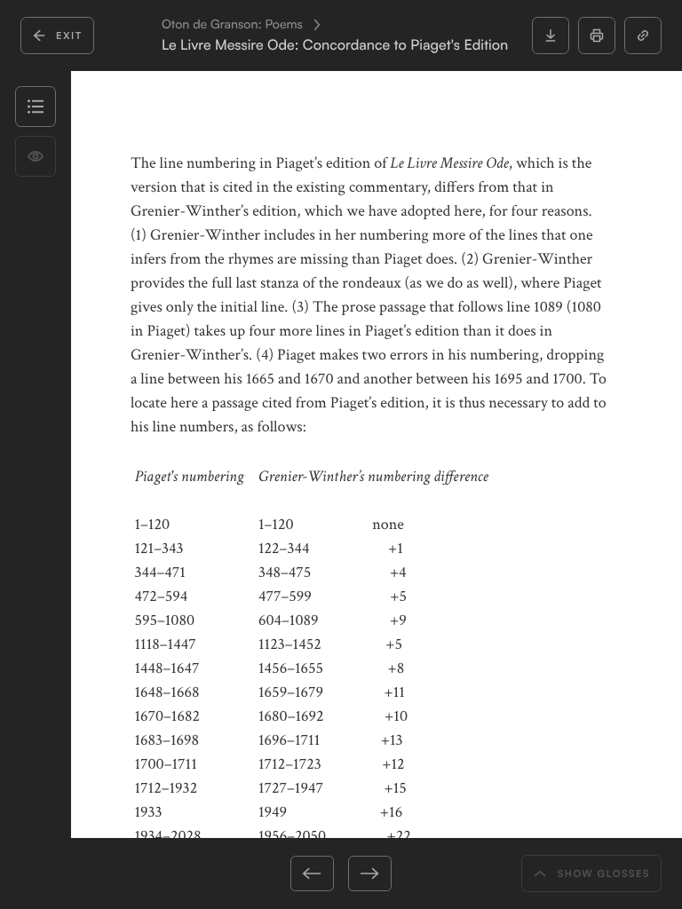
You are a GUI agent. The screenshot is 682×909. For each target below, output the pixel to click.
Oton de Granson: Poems (232, 25)
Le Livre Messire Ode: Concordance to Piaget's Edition (335, 44)
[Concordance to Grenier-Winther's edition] (264, 873)
